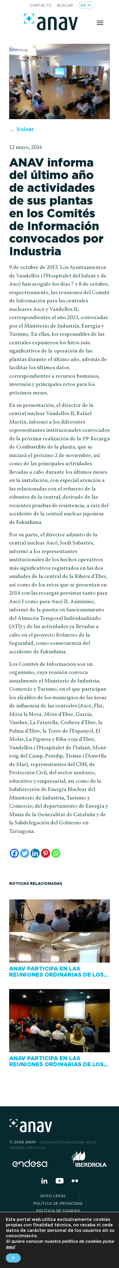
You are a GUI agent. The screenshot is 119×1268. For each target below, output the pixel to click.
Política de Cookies (58, 1211)
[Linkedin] (35, 853)
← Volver (21, 129)
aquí (10, 1246)
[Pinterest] (45, 853)
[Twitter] (24, 853)
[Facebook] (14, 853)
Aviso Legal (58, 1196)
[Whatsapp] (55, 853)
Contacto (41, 5)
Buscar (65, 5)
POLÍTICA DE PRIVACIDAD (58, 1203)
